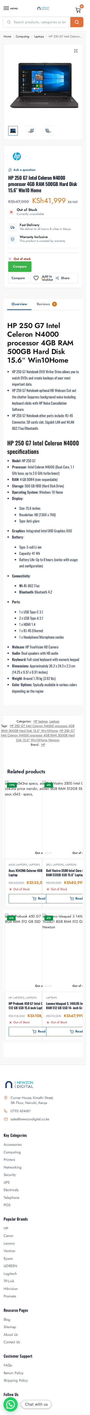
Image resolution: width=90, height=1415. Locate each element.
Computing (22, 36)
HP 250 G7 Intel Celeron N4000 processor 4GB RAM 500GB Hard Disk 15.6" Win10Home (38, 728)
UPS (7, 1182)
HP (43, 744)
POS (7, 1205)
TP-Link (9, 1281)
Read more (46, 898)
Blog (7, 1319)
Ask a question (24, 170)
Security (10, 1174)
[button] (78, 10)
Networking (13, 1167)
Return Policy (14, 1373)
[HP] (16, 156)
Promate (10, 1296)
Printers (9, 1159)
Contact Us (12, 1342)
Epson (8, 1258)
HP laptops (41, 721)
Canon (8, 1235)
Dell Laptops (55, 865)
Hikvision (11, 1288)
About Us (11, 1334)
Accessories (13, 1144)
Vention (9, 1250)
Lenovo (9, 1243)
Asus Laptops (18, 865)
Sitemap (10, 1327)
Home (7, 36)
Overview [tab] (19, 304)
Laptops (39, 36)
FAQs (8, 1365)
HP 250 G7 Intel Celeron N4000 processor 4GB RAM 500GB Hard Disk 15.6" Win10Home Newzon (38, 735)
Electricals (11, 1190)
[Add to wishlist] (71, 786)
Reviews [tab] (46, 304)
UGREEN (10, 1266)
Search (76, 22)
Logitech (10, 1273)
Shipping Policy (16, 1380)
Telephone (11, 1197)
